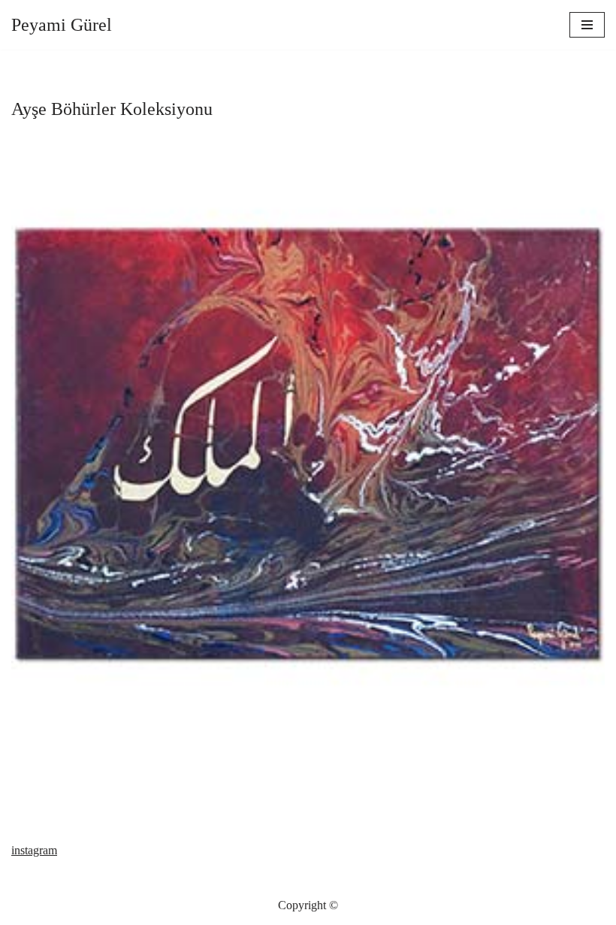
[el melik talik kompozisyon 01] (308, 443)
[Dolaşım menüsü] (587, 25)
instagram (34, 850)
